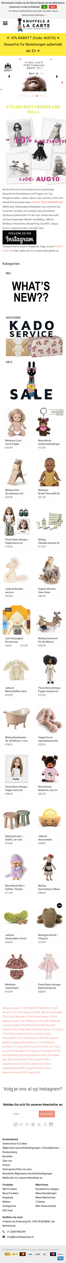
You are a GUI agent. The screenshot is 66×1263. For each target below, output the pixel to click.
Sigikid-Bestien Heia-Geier (47, 591)
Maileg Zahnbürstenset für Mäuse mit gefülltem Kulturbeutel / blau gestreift (49, 541)
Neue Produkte (10, 1193)
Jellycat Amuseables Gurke (15, 937)
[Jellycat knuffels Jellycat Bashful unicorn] (16, 570)
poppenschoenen (14, 1072)
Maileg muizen (38, 1021)
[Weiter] (56, 76)
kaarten (52, 1051)
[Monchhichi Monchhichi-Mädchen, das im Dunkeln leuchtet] (49, 768)
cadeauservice (33, 1038)
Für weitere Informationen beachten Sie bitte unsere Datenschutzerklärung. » (33, 13)
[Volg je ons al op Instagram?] (33, 237)
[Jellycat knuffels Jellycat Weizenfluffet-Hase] (16, 669)
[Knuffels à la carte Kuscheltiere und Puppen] (38, 23)
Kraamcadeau (44, 1016)
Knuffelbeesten (20, 1016)
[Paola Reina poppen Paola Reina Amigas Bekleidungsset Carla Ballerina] (49, 966)
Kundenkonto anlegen (47, 1189)
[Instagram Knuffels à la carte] (50, 1124)
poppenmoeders (38, 1068)
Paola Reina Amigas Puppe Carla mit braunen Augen (16, 788)
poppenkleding (14, 1068)
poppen (41, 1059)
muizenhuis (22, 1059)
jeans (38, 1051)
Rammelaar (47, 1029)
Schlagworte (9, 1206)
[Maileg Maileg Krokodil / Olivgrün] (49, 916)
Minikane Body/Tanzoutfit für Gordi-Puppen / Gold (49, 492)
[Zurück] (9, 76)
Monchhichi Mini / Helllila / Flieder (15, 887)
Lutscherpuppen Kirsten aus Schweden (14, 640)
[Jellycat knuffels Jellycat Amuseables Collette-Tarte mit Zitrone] (49, 817)
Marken (7, 1201)
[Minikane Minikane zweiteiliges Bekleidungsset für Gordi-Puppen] (16, 966)
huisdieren (23, 1051)
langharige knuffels (38, 1055)
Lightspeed (54, 1250)
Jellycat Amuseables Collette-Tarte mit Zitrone (48, 838)
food (35, 1046)
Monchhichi (35, 1025)
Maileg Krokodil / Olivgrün (48, 937)
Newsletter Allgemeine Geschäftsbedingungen (27, 1173)
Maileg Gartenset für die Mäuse (48, 640)
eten (23, 1046)
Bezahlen (8, 1156)
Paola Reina (27, 1029)
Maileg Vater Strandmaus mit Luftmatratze (14, 492)
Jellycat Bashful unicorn (14, 591)
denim (33, 1042)
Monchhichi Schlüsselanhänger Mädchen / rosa (49, 442)
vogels (34, 1072)
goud (8, 1051)
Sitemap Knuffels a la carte (17, 1169)
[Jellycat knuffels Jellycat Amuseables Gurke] (16, 916)
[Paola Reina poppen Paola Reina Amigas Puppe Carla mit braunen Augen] (16, 768)
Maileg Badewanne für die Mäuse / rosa (16, 739)
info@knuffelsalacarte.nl (20, 1237)
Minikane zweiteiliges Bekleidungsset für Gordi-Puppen (16, 986)
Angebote (8, 1197)
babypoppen (12, 1038)
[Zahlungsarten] (7, 1254)
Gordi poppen (28, 1012)
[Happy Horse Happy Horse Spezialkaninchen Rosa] (49, 719)
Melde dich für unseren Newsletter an (22, 1177)
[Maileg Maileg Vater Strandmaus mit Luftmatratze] (16, 471)
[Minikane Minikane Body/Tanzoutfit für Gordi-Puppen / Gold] (49, 471)
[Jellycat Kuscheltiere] (33, 76)
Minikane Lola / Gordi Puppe (13, 442)
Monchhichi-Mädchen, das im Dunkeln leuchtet (47, 788)
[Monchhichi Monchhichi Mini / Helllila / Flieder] (16, 867)
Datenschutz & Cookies (15, 1143)
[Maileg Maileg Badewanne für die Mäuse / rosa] (16, 719)
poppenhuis (39, 1063)
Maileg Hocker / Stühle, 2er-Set (14, 838)
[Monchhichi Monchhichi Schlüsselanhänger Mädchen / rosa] (49, 422)
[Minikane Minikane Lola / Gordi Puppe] (16, 422)
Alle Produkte (10, 1189)
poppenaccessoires (15, 1063)
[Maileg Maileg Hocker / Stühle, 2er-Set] (16, 817)
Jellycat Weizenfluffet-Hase (16, 690)
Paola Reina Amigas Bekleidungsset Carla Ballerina (49, 986)
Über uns (7, 1160)
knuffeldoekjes (13, 1055)
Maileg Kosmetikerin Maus (49, 887)
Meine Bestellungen (46, 1193)
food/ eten (50, 1046)
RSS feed (8, 1210)
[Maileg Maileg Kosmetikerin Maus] (49, 867)
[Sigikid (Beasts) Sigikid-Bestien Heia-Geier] (49, 570)
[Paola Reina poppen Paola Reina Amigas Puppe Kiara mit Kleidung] (16, 521)
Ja (44, 7)
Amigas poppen (14, 1008)
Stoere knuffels (20, 1033)
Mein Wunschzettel (46, 1206)
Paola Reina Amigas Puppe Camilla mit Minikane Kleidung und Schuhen (49, 690)
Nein (53, 7)
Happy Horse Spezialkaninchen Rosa (48, 739)
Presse (6, 1165)
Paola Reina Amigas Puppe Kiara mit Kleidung (16, 541)
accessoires (41, 1033)
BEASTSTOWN (38, 1008)
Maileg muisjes (14, 1021)
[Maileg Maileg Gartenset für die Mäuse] (49, 620)
